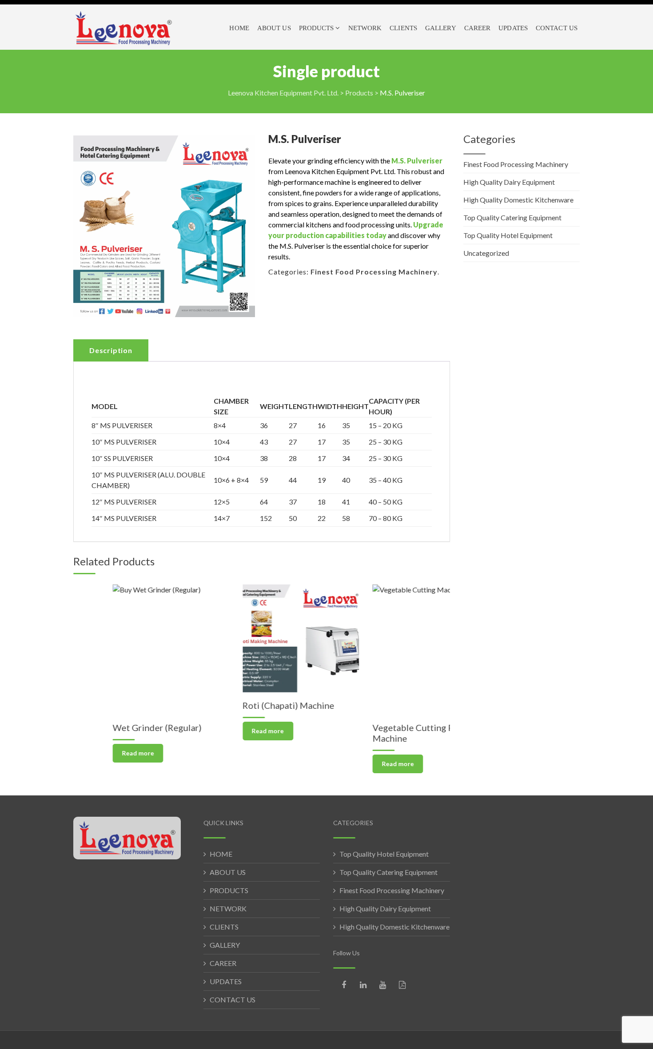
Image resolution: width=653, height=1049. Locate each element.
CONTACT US (232, 999)
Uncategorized (486, 253)
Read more (99, 753)
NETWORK (228, 908)
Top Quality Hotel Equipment (508, 235)
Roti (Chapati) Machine (249, 705)
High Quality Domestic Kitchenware (518, 199)
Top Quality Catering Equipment (512, 217)
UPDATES (226, 981)
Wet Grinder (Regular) (117, 727)
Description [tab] (110, 350)
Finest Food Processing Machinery (374, 271)
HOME (221, 854)
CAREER (223, 963)
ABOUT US (228, 872)
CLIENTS (224, 926)
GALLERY (225, 945)
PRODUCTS (229, 890)
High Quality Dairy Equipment (509, 182)
